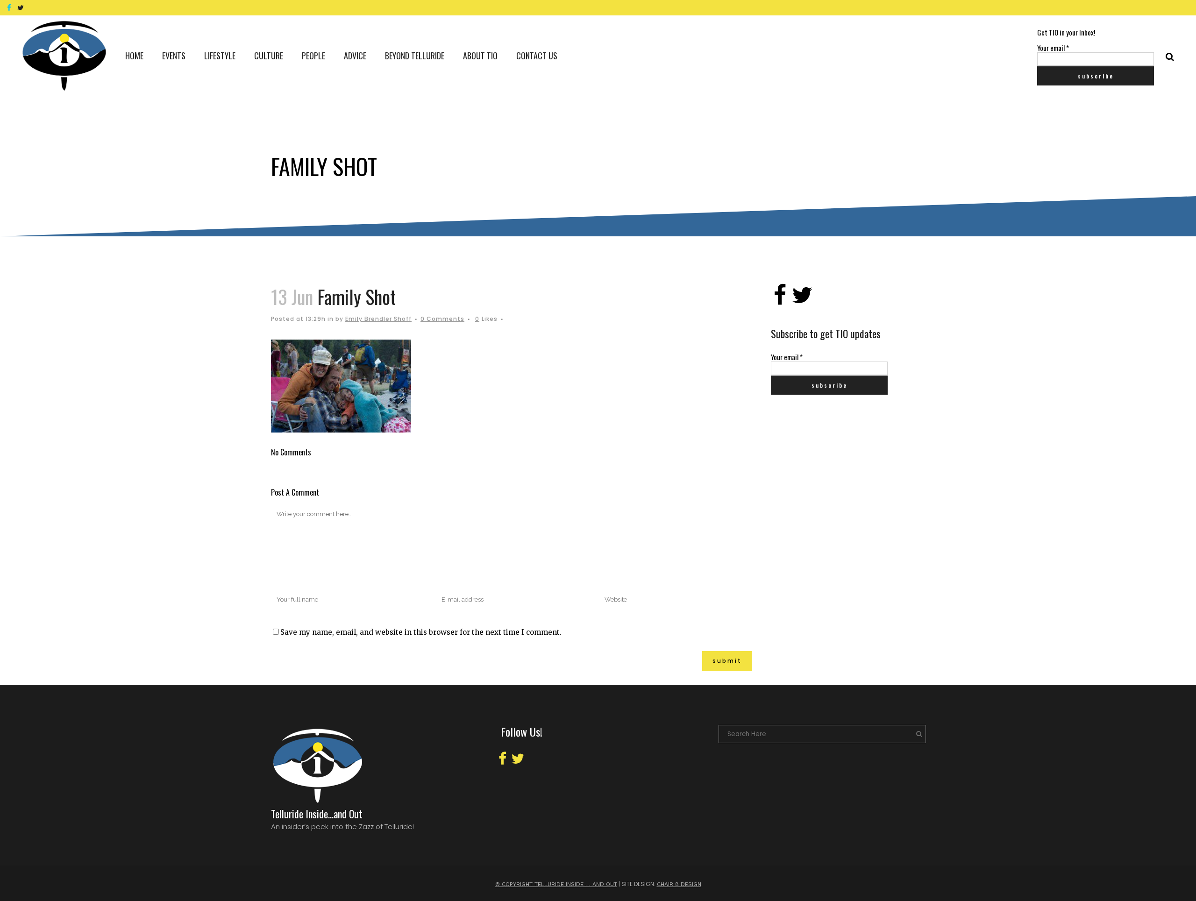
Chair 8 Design (679, 884)
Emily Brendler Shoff (378, 319)
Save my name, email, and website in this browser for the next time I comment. (421, 632)
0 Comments (442, 319)
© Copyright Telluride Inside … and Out (556, 884)
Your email (1053, 47)
